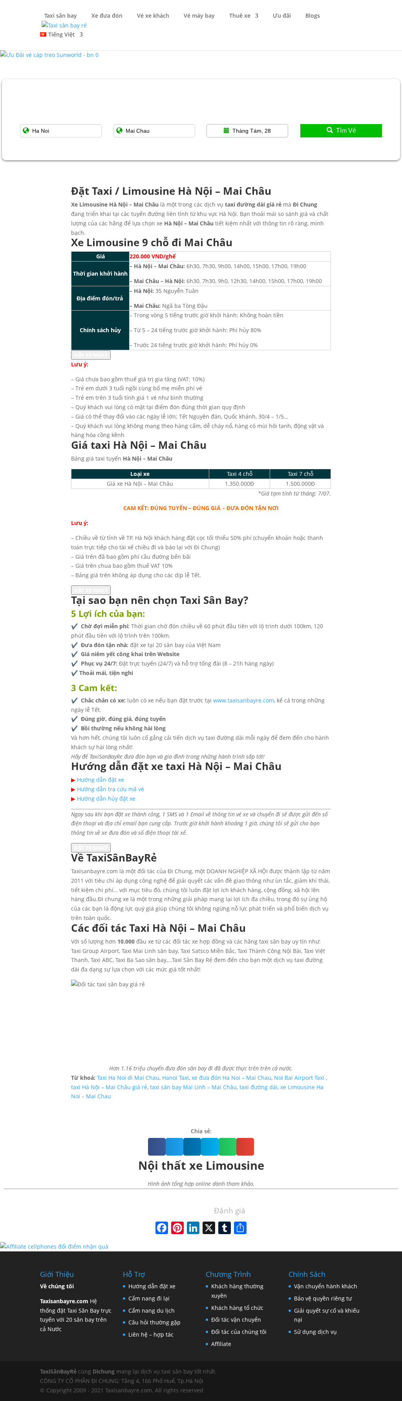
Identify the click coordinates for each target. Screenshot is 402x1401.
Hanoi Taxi (175, 1077)
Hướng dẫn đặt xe (100, 779)
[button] (157, 1147)
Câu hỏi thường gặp (154, 1322)
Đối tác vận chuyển (236, 1319)
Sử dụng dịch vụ (315, 1331)
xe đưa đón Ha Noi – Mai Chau (231, 1077)
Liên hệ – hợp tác (151, 1334)
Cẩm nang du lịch (151, 1310)
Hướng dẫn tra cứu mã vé (110, 789)
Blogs (312, 16)
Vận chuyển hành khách (325, 1286)
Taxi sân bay (60, 16)
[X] (209, 1229)
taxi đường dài (258, 1087)
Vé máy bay (198, 16)
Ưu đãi (281, 16)
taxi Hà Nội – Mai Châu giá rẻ (109, 1087)
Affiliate (221, 1344)
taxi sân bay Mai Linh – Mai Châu (193, 1087)
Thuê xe (239, 16)
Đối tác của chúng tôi (239, 1331)
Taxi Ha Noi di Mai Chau (128, 1077)
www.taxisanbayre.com (243, 700)
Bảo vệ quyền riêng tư (323, 1298)
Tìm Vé (346, 130)
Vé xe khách (152, 16)
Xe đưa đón (106, 16)
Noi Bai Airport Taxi (299, 1077)
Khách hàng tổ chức (237, 1307)
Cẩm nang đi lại (149, 1298)
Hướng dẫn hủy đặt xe (106, 798)
